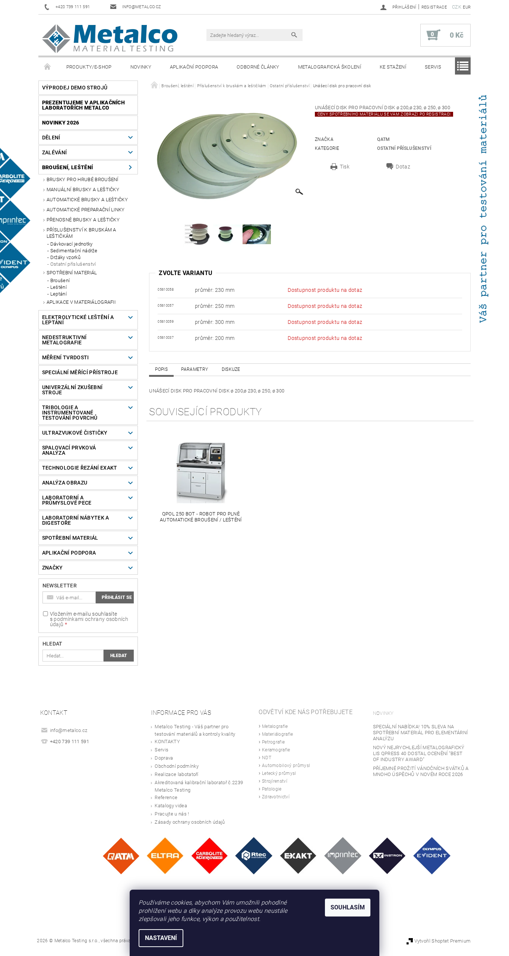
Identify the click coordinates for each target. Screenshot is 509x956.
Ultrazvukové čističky (75, 433)
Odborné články (258, 67)
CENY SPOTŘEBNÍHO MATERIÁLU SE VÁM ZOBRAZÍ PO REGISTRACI (384, 114)
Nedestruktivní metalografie (64, 340)
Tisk (345, 167)
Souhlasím (348, 907)
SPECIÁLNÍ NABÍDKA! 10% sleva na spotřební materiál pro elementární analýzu (420, 732)
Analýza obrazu (64, 483)
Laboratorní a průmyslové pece (67, 500)
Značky (52, 568)
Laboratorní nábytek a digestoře (75, 520)
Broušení (60, 280)
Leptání (58, 294)
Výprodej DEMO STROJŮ (74, 88)
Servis (433, 67)
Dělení (51, 138)
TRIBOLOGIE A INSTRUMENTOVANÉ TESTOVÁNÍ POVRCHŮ (69, 412)
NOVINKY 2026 (60, 123)
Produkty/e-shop (89, 67)
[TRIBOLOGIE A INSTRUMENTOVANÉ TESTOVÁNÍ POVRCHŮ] (253, 855)
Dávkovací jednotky (71, 244)
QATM (383, 139)
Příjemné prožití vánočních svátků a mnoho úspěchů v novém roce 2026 (421, 771)
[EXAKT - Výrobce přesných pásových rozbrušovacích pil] (298, 855)
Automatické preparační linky (86, 209)
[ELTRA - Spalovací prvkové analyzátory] (165, 855)
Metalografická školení (329, 67)
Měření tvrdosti (65, 357)
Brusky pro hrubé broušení (82, 179)
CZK (456, 7)
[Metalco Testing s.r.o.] (109, 38)
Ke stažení (393, 67)
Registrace (434, 7)
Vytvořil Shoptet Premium (442, 941)
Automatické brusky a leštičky (87, 199)
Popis (161, 369)
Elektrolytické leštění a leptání (78, 319)
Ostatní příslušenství (73, 264)
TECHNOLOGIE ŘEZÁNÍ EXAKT (79, 468)
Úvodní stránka (47, 67)
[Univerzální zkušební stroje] (387, 855)
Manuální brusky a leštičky (83, 189)
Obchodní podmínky (176, 766)
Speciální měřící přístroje (80, 372)
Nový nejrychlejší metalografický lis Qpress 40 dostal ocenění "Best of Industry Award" (419, 753)
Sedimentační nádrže (73, 250)
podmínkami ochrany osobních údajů (89, 621)
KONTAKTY (167, 741)
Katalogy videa (171, 805)
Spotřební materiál (72, 272)
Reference (166, 797)
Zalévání (54, 152)
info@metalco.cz (69, 730)
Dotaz (403, 167)
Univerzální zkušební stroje (72, 389)
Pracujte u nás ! (172, 814)
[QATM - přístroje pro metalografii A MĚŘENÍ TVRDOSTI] (120, 855)
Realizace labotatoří (176, 774)
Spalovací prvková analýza (69, 450)
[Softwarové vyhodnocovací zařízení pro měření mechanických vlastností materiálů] (342, 855)
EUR (467, 7)
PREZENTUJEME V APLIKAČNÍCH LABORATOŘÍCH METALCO (83, 105)
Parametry (194, 369)
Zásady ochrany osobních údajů (190, 822)
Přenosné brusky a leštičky (83, 220)
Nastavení (161, 937)
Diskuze (231, 369)
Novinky (140, 67)
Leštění (58, 287)
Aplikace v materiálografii (81, 302)
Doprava (164, 758)
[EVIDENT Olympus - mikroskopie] (431, 855)
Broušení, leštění (67, 167)
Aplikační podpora (194, 67)
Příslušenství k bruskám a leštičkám (81, 233)
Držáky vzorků (65, 257)
